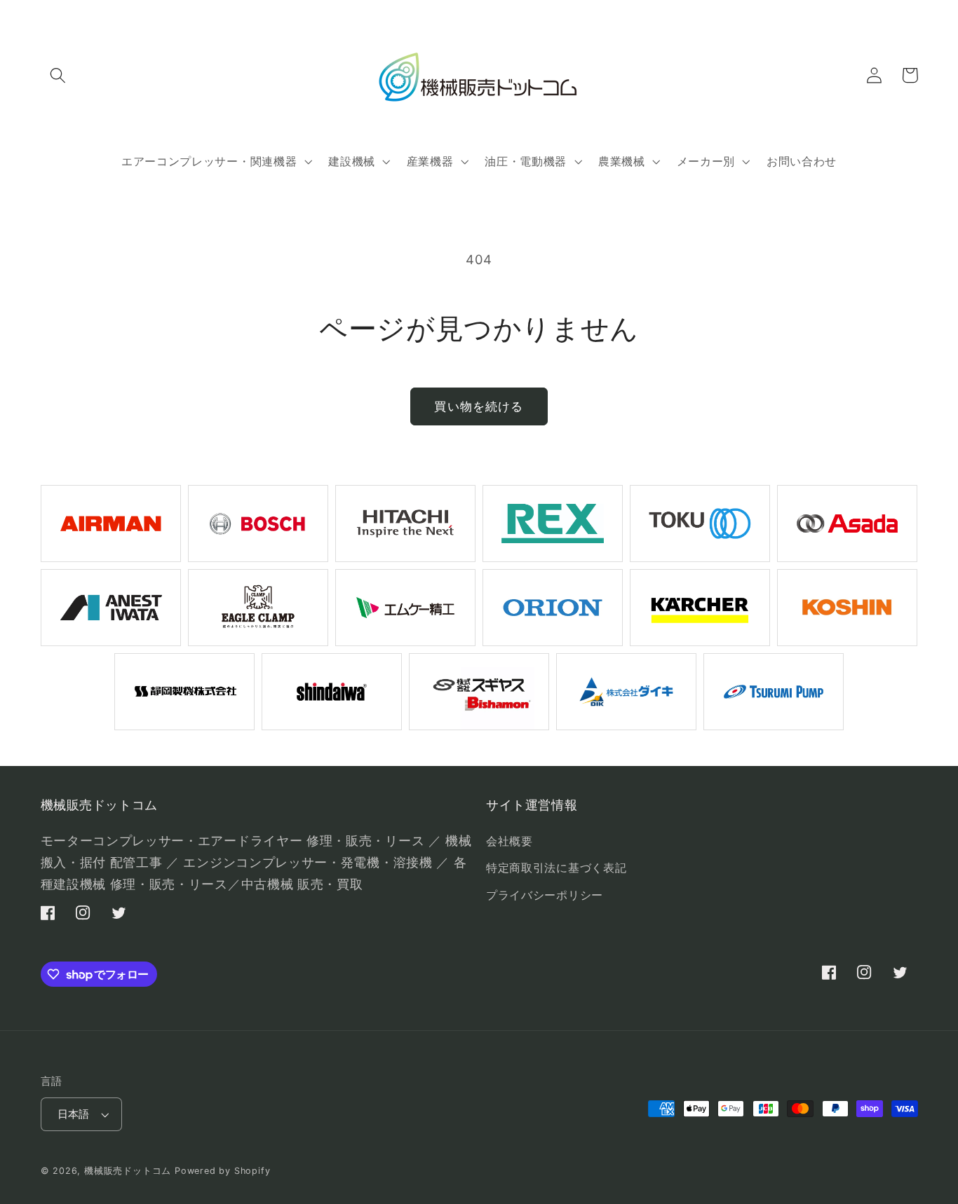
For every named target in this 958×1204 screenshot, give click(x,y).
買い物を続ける (478, 406)
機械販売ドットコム (127, 1170)
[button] (58, 75)
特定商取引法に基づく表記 (556, 868)
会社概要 (509, 841)
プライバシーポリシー (544, 895)
